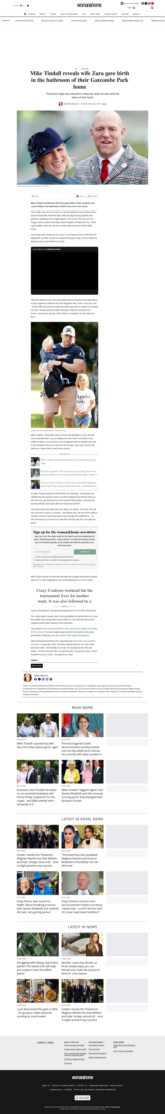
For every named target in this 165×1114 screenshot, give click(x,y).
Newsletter (93, 196)
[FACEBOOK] (36, 679)
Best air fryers (94, 1049)
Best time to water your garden (52, 20)
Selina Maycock (72, 104)
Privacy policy (116, 1086)
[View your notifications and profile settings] (28, 5)
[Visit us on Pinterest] (152, 3)
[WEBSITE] (51, 679)
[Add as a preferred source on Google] (82, 1097)
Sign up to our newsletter (123, 1051)
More (135, 14)
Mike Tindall (37, 666)
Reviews (125, 14)
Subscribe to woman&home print (124, 1046)
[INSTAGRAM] (44, 679)
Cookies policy (56, 1090)
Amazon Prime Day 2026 (24, 20)
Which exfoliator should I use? (132, 20)
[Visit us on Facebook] (142, 3)
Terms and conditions (98, 1086)
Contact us (82, 1086)
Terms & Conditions (70, 564)
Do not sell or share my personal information (95, 1090)
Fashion (31, 14)
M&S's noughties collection (104, 20)
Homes (53, 14)
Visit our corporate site (112, 1107)
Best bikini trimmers (96, 1045)
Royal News (95, 14)
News (105, 104)
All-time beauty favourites (74, 1045)
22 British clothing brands (74, 1059)
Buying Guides (111, 14)
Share (36, 196)
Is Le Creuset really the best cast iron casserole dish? (75, 1054)
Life (84, 14)
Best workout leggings (97, 1053)
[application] (64, 271)
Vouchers (68, 1063)
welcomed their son (55, 212)
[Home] (25, 14)
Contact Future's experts (63, 1086)
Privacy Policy (85, 564)
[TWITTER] (40, 679)
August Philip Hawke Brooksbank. (74, 635)
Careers (68, 1090)
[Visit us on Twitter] (146, 3)
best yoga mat (61, 235)
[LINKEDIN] (48, 679)
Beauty (43, 14)
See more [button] (64, 606)
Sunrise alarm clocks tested (75, 1049)
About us (46, 1086)
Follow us (82, 196)
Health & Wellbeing (69, 14)
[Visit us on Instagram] (149, 3)
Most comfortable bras (97, 1057)
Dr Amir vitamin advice (79, 20)
